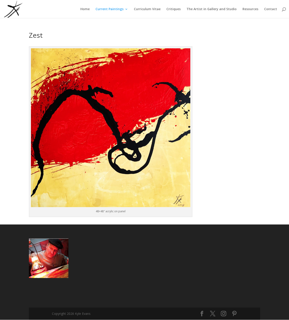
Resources (250, 9)
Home (85, 9)
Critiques (173, 9)
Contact (270, 9)
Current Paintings (110, 9)
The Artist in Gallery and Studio (211, 9)
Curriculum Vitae (147, 9)
